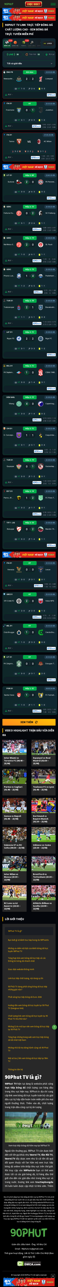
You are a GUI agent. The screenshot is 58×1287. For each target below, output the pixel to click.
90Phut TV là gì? (15, 931)
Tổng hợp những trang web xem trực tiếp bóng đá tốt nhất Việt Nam (28, 1038)
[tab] (7, 43)
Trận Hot (34, 54)
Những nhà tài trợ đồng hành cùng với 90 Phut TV (28, 1049)
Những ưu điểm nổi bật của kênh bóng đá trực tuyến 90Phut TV (28, 950)
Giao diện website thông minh (21, 969)
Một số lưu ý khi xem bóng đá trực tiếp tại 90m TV (28, 1060)
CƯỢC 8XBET (33, 4)
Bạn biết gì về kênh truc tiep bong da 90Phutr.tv (28, 940)
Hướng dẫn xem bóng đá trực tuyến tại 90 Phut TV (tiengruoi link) (28, 1007)
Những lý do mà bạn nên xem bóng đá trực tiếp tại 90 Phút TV (28, 1028)
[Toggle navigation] (53, 4)
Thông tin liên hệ (15, 1069)
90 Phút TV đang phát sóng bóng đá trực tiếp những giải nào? (27, 988)
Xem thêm (26, 722)
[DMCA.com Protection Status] (29, 1263)
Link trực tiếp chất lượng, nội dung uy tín (25, 978)
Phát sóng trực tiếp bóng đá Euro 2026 (25, 997)
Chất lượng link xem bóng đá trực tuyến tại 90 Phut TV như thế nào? (28, 1017)
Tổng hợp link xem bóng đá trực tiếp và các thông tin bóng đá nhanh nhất (27, 959)
